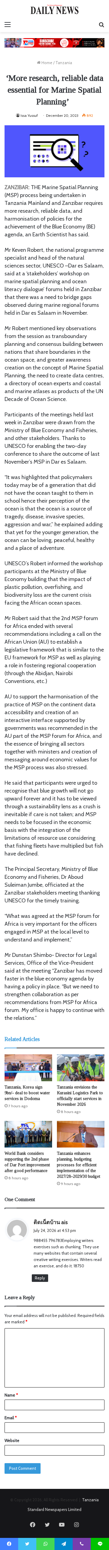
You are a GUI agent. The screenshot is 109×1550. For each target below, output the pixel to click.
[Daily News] (54, 9)
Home (46, 62)
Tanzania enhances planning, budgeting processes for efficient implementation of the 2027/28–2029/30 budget (78, 1165)
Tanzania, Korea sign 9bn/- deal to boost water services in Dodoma (27, 1093)
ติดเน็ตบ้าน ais (51, 1222)
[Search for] (101, 24)
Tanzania (63, 62)
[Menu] (8, 24)
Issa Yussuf (29, 115)
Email (11, 1417)
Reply (40, 1278)
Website (12, 1440)
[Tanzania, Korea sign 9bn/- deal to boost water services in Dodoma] (28, 1067)
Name (11, 1395)
